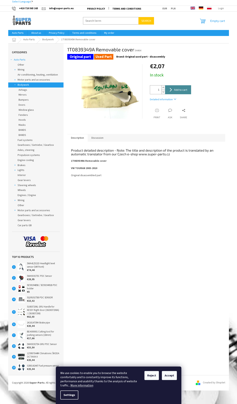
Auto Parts (19, 60)
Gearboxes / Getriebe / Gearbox (36, 145)
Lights (21, 170)
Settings (69, 395)
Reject (151, 375)
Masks (22, 125)
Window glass (26, 110)
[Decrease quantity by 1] (163, 92)
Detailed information (161, 99)
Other (21, 65)
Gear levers (24, 180)
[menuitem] (17, 33)
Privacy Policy (96, 8)
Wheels (22, 190)
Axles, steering (26, 150)
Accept (169, 375)
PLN (173, 8)
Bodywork (23, 85)
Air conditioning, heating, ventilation (38, 75)
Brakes (21, 165)
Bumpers (24, 100)
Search (146, 20)
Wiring (21, 70)
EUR (164, 8)
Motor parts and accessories (34, 80)
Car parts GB (25, 225)
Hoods (22, 120)
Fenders (23, 115)
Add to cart (180, 89)
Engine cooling (26, 160)
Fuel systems (25, 140)
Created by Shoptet (214, 383)
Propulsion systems (29, 155)
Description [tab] (77, 138)
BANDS (22, 130)
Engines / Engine (27, 195)
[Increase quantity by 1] (163, 87)
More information (81, 385)
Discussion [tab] (97, 138)
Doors (22, 105)
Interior (22, 175)
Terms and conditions (126, 8)
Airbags (23, 90)
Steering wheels (27, 185)
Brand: (140, 57)
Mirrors (23, 95)
